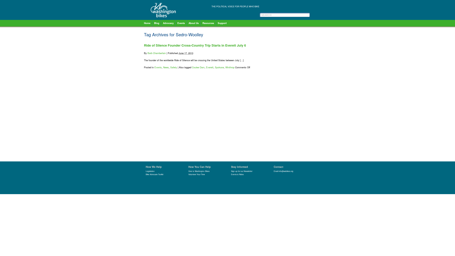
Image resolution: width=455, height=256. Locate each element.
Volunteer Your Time (196, 174)
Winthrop (229, 67)
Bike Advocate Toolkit (154, 174)
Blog (156, 23)
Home (147, 23)
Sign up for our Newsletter (241, 171)
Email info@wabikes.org (283, 171)
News (166, 67)
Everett (209, 67)
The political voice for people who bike (235, 6)
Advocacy (168, 23)
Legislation (150, 171)
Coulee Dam (198, 67)
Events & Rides (237, 174)
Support (222, 23)
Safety (173, 67)
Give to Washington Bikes (199, 171)
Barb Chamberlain (157, 53)
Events (181, 23)
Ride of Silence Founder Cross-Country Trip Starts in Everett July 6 (195, 45)
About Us (194, 23)
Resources (208, 23)
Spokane (219, 67)
